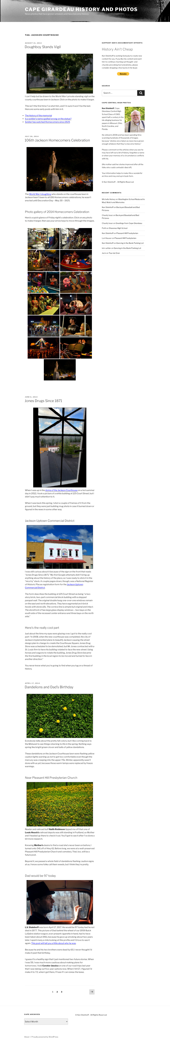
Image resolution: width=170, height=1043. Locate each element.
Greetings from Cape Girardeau (129, 223)
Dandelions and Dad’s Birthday (49, 687)
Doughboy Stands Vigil (43, 47)
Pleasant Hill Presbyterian (127, 233)
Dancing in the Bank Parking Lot (130, 243)
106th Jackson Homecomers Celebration (57, 140)
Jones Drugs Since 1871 (43, 401)
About (26, 1037)
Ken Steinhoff (107, 207)
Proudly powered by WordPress (44, 1037)
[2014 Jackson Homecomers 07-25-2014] (44, 238)
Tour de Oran (114, 253)
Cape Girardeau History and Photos (81, 9)
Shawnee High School (118, 228)
